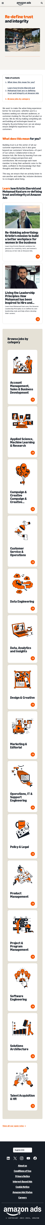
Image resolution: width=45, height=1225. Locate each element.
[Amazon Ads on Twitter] (15, 1159)
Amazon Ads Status (22, 1192)
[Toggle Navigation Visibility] (2, 3)
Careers (22, 1197)
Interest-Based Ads (22, 1181)
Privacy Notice (22, 1176)
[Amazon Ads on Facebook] (35, 1159)
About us (22, 1165)
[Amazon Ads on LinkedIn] (8, 1159)
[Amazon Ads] (22, 3)
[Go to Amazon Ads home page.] (22, 1211)
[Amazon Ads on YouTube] (28, 1159)
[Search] (42, 3)
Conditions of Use (22, 1170)
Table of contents (12, 78)
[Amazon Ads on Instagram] (21, 1159)
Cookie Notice (22, 1186)
